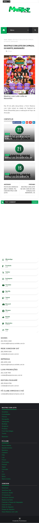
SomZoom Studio (7, 492)
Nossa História (6, 445)
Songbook (5, 426)
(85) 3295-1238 (6, 362)
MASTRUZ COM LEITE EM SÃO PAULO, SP (18, 158)
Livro (3, 474)
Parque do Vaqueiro (8, 509)
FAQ (3, 455)
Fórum (4, 460)
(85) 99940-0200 (6, 351)
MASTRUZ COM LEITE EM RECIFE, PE (17, 177)
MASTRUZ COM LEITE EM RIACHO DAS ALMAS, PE (17, 138)
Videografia (5, 421)
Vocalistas (5, 412)
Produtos (5, 428)
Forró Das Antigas (7, 431)
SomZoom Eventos (8, 497)
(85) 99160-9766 (6, 383)
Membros (5, 450)
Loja (3, 457)
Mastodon (5, 436)
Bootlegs (4, 424)
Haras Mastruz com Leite (10, 512)
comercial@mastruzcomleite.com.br (13, 343)
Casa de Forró (6, 504)
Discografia (5, 419)
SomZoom (5, 488)
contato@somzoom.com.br (10, 354)
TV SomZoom (6, 495)
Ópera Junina (6, 479)
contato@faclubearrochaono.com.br (12, 394)
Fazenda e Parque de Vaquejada (12, 502)
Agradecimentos (7, 448)
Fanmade (5, 469)
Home (5, 39)
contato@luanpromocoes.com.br (11, 375)
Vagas (4, 467)
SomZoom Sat (6, 490)
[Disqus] (19, 229)
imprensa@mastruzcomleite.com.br (12, 364)
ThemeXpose (22, 521)
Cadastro (5, 452)
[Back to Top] (20, 518)
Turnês (4, 433)
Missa (4, 476)
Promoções (5, 462)
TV (3, 471)
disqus (35, 202)
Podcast (4, 464)
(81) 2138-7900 (6, 373)
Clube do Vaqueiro (8, 507)
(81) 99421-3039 (6, 341)
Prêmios (4, 416)
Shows (10, 39)
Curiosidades (6, 414)
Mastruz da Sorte (7, 500)
